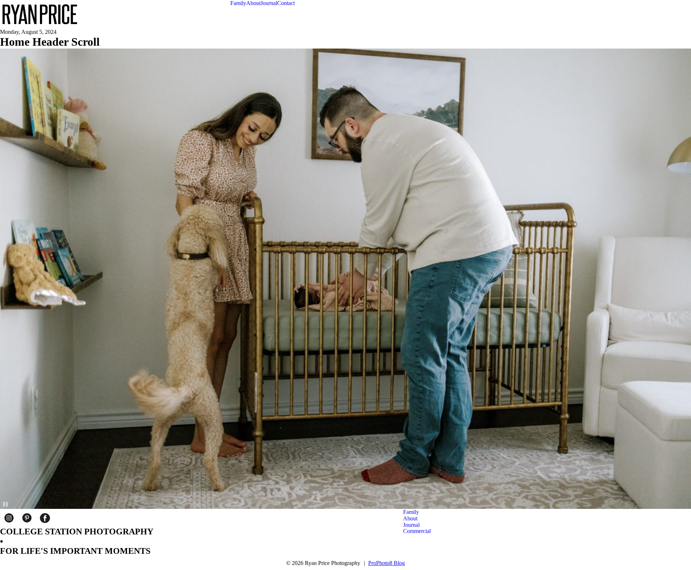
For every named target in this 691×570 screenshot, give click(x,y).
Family (238, 3)
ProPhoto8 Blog (386, 563)
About (253, 3)
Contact (286, 3)
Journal (269, 3)
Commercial (417, 531)
